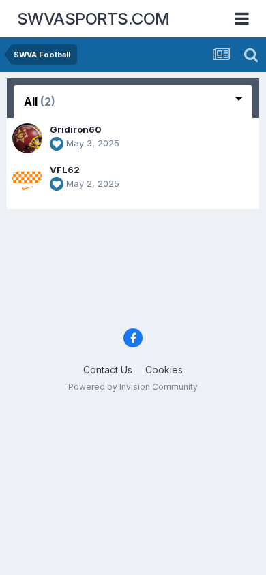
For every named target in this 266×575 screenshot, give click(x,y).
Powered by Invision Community (133, 387)
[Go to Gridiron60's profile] (27, 138)
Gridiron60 (76, 129)
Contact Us (107, 369)
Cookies (164, 369)
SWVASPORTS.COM (93, 19)
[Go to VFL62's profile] (27, 178)
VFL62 (65, 169)
